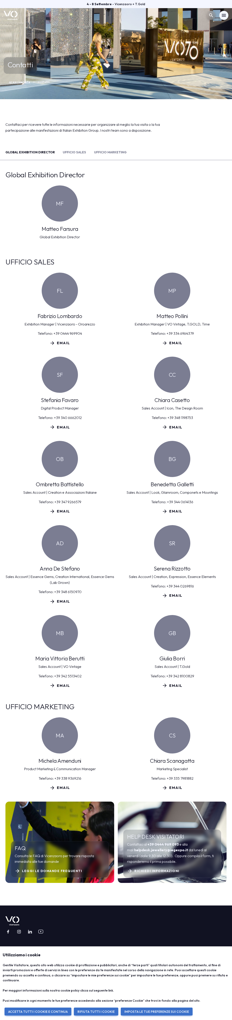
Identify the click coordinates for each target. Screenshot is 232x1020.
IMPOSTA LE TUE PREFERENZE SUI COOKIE (156, 1012)
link (110, 990)
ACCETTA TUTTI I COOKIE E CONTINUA (38, 1012)
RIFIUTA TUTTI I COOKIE (96, 1012)
